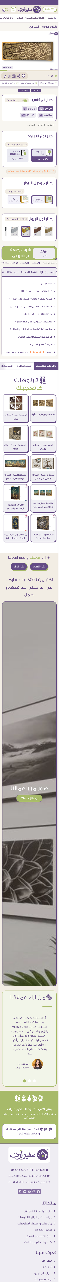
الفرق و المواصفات (17, 144)
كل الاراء (19, 566)
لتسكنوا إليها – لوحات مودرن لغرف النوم (15, 477)
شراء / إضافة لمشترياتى (20, 253)
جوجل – (26, 352)
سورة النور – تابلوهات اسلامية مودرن (43, 536)
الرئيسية (51, 18)
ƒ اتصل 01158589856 (10, 263)
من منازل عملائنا (29, 798)
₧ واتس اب (24, 263)
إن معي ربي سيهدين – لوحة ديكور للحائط (15, 536)
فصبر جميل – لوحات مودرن (43, 447)
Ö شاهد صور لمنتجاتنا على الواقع (36, 337)
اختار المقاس (42, 100)
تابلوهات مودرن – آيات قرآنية (15, 447)
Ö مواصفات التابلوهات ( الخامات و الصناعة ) (32, 329)
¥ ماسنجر (36, 263)
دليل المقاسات (17, 100)
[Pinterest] (24, 1191)
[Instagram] (34, 1191)
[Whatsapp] (20, 1191)
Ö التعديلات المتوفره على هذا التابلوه (35, 321)
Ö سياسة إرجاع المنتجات (42, 344)
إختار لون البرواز (41, 219)
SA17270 (6, 67)
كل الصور (39, 566)
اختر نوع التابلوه (40, 136)
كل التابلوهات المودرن (34, 18)
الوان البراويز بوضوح (17, 219)
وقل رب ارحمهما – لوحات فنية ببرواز (15, 507)
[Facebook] (38, 1191)
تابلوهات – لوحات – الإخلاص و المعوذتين (43, 505)
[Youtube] (29, 1191)
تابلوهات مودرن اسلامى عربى (15, 417)
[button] (34, 1080)
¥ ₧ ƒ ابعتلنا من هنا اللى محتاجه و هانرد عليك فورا (29, 1131)
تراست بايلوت (10, 352)
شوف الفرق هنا (15, 191)
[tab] (46, 366)
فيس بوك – (19, 352)
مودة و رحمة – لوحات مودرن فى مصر (43, 477)
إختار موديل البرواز (38, 183)
